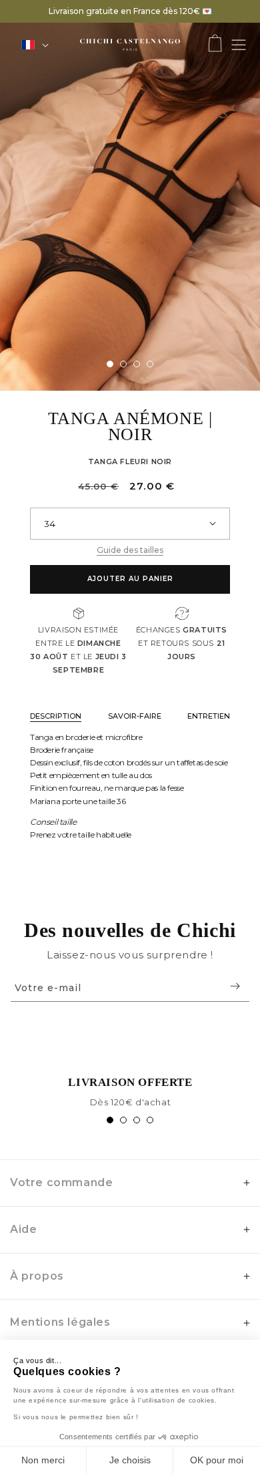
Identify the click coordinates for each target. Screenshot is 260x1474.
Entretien (208, 716)
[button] (215, 44)
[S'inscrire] (234, 986)
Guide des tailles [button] (130, 550)
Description (55, 716)
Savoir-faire (134, 716)
